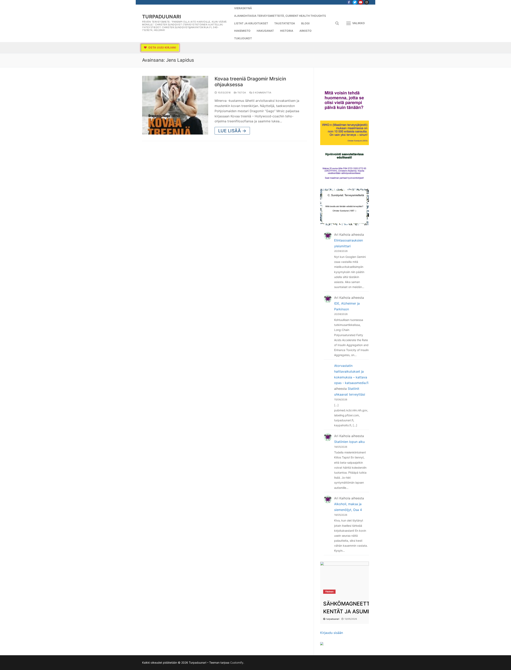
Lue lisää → (232, 130)
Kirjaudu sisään (331, 633)
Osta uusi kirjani (162, 47)
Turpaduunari (161, 17)
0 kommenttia (261, 92)
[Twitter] (355, 2)
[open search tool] (337, 23)
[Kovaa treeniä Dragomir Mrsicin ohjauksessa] (175, 105)
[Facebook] (349, 2)
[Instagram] (366, 2)
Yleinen (329, 591)
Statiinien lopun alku (349, 442)
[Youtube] (360, 2)
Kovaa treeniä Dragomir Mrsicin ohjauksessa (250, 81)
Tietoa (241, 92)
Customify (236, 662)
